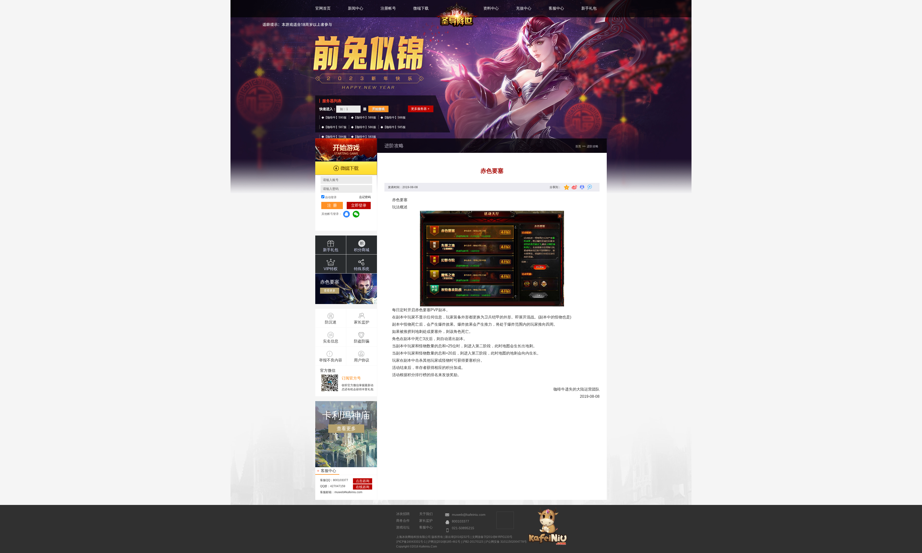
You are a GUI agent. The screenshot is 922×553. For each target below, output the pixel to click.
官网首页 (323, 8)
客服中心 (556, 8)
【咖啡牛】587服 (335, 127)
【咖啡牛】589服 (365, 117)
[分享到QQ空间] (567, 187)
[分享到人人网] (581, 187)
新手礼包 (589, 8)
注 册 (332, 205)
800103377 (460, 521)
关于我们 (426, 514)
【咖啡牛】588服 (394, 117)
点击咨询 (362, 481)
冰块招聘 (403, 514)
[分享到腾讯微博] (589, 187)
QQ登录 (346, 214)
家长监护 (426, 520)
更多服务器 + (420, 109)
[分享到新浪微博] (574, 187)
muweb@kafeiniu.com (468, 514)
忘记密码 (365, 197)
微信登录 (356, 214)
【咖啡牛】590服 (335, 117)
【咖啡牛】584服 (335, 136)
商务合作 (403, 520)
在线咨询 (362, 487)
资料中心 (491, 8)
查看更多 (329, 290)
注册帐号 (388, 8)
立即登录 (358, 205)
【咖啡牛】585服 (394, 127)
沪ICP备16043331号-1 (411, 541)
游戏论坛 (403, 527)
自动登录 (331, 197)
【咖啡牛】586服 (365, 127)
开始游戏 (378, 109)
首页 (578, 146)
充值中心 (523, 8)
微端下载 (421, 8)
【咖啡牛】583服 (365, 136)
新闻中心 (355, 8)
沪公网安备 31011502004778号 (506, 541)
